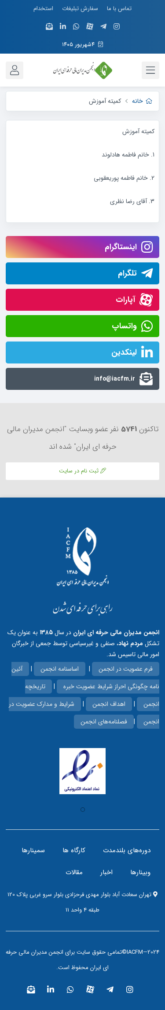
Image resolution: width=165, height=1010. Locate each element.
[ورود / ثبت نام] (14, 70)
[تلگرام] (103, 27)
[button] (83, 809)
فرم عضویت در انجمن (126, 669)
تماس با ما (119, 8)
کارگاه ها (73, 850)
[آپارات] (89, 26)
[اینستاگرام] (117, 27)
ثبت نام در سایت (79, 471)
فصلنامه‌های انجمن (104, 722)
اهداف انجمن (108, 704)
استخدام (43, 8)
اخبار (106, 872)
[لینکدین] (63, 27)
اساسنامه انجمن (59, 669)
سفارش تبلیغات (80, 8)
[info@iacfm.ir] (49, 27)
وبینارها (140, 872)
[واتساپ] (76, 27)
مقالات (74, 872)
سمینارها (33, 850)
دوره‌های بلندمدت (126, 850)
